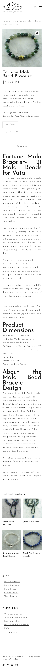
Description (22, 146)
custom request (9, 350)
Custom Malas (25, 21)
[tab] (22, 146)
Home (5, 21)
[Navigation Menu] (40, 7)
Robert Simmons (19, 451)
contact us (7, 476)
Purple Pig (14, 659)
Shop (13, 21)
